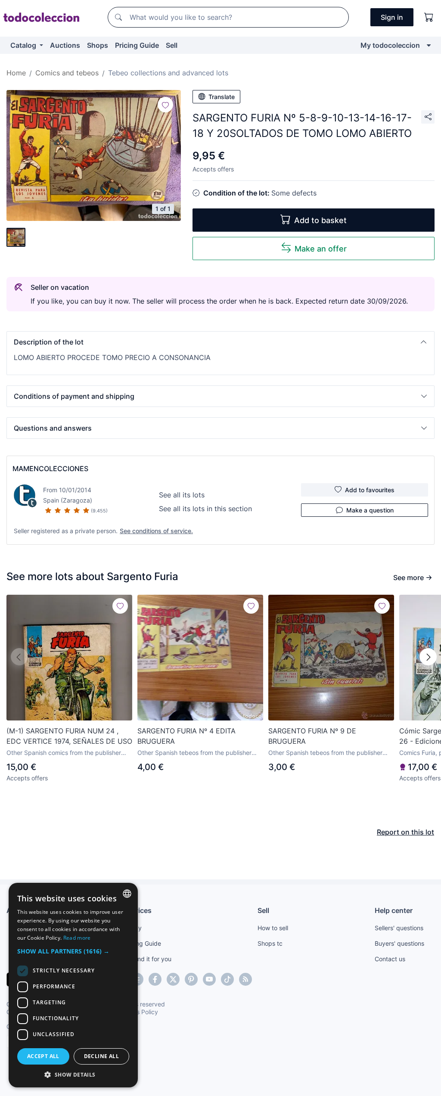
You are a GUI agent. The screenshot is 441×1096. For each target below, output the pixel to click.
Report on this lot (405, 832)
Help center (394, 910)
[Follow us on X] (173, 979)
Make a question (370, 510)
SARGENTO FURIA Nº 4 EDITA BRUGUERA (186, 736)
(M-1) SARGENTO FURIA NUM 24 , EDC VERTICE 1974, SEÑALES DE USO (69, 736)
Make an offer (321, 248)
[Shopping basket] (429, 17)
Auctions (65, 45)
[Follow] (165, 104)
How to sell (273, 927)
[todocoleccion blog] (245, 979)
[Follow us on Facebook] (155, 979)
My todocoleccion (390, 45)
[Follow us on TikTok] (227, 979)
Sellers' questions (399, 927)
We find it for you (147, 958)
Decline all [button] (101, 1056)
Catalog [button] (24, 45)
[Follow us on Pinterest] (191, 979)
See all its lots (182, 495)
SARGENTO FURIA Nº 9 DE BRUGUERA (312, 736)
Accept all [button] (43, 1056)
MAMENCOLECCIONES (50, 468)
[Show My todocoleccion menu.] (428, 45)
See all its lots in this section (205, 508)
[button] (220, 342)
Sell (171, 45)
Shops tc (270, 943)
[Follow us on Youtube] (209, 979)
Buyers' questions (399, 943)
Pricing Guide (137, 45)
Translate (221, 96)
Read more (77, 937)
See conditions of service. (156, 530)
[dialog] (73, 985)
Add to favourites (369, 490)
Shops (97, 45)
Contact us (390, 958)
